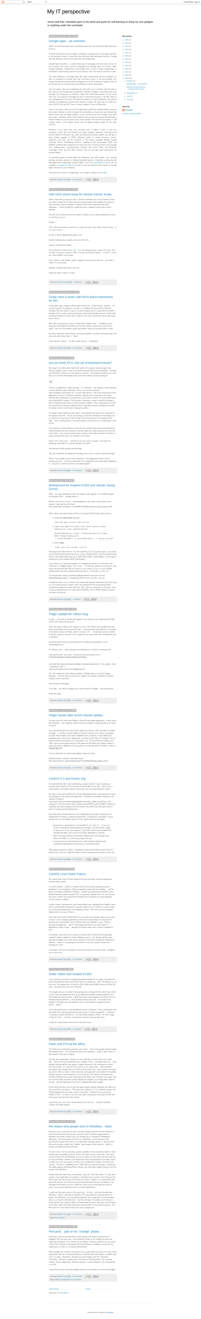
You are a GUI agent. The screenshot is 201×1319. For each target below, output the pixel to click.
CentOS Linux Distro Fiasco (67, 874)
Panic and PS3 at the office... (68, 1044)
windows (62, 1217)
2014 (127, 62)
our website (98, 163)
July (128, 96)
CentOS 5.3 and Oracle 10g (67, 778)
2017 (127, 53)
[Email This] (87, 179)
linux (56, 1217)
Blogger (110, 1312)
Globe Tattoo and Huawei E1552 (70, 974)
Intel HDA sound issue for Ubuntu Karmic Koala (80, 194)
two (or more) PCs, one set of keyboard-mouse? (80, 362)
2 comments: (77, 1029)
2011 (127, 72)
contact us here (65, 165)
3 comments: (78, 282)
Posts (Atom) (63, 1293)
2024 (127, 43)
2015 (127, 59)
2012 (127, 69)
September (131, 93)
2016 (127, 56)
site (74, 250)
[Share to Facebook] (94, 179)
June (129, 99)
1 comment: (77, 599)
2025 (127, 40)
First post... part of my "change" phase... (75, 1231)
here (105, 173)
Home (88, 1289)
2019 (127, 50)
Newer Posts (54, 1289)
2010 (127, 75)
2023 (127, 46)
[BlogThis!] (89, 179)
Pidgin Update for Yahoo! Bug (68, 614)
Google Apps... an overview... (68, 41)
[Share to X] (92, 179)
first (72, 1279)
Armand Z (129, 110)
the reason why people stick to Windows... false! (80, 1126)
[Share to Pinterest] (97, 179)
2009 (127, 78)
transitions (77, 1279)
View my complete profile (131, 114)
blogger (57, 1279)
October (130, 81)
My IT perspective (68, 11)
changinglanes (65, 1279)
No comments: (78, 179)
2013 (127, 66)
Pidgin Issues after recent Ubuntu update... (77, 715)
